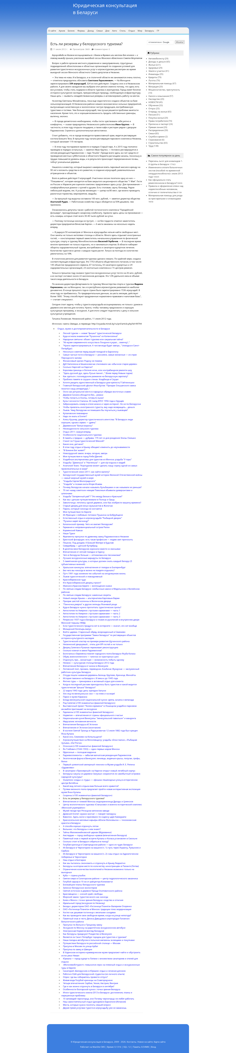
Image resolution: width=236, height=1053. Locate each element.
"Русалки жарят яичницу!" (76, 521)
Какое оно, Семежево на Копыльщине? (82, 736)
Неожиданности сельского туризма (80, 428)
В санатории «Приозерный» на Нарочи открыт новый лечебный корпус (99, 770)
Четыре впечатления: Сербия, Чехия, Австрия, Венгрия (90, 983)
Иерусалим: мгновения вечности (79, 721)
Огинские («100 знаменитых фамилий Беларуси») (88, 746)
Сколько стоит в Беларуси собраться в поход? (86, 841)
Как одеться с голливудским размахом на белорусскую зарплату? (95, 376)
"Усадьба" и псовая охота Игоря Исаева (82, 484)
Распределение (156, 130)
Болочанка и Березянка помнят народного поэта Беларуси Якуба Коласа (99, 653)
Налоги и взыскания (158, 96)
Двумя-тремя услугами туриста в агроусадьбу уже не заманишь (94, 1007)
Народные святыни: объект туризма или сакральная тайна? (93, 339)
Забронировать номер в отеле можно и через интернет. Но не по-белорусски (102, 404)
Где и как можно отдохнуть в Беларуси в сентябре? (88, 986)
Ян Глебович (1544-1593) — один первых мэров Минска (91, 749)
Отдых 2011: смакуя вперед (77, 431)
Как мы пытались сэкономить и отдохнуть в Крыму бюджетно (94, 863)
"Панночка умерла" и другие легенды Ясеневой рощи (90, 604)
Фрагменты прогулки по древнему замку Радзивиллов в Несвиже (96, 536)
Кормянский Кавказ (73, 530)
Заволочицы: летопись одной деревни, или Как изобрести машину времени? (102, 502)
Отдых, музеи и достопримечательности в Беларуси (83, 328)
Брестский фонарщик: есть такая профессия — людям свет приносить (98, 539)
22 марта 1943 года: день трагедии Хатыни (84, 690)
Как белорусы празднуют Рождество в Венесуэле (87, 934)
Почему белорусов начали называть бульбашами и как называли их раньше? (102, 487)
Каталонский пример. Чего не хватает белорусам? (88, 524)
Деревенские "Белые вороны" (78, 425)
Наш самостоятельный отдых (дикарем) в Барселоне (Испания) (94, 1001)
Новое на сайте (145, 1041)
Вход (153, 1046)
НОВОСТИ (153, 102)
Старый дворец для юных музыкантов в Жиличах (88, 505)
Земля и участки (156, 71)
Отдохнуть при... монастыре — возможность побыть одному (93, 659)
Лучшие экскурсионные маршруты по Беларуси (87, 558)
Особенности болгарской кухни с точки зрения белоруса (91, 989)
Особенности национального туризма (82, 434)
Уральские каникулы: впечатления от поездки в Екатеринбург (94, 567)
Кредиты (152, 77)
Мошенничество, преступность (164, 89)
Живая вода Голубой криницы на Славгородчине (88, 980)
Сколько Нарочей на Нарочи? (78, 367)
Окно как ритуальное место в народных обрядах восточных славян (97, 391)
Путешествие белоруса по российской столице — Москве (91, 943)
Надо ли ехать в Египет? (75, 416)
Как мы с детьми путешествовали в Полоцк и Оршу (89, 499)
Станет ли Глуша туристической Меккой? (83, 441)
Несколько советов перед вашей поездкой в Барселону (90, 351)
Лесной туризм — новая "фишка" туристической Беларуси (92, 333)
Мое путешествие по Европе (77, 511)
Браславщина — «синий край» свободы (83, 894)
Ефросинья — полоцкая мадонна (79, 752)
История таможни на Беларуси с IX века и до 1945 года (90, 678)
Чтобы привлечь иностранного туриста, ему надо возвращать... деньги (99, 407)
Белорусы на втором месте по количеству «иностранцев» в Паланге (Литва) (101, 866)
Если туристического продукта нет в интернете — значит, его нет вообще (100, 625)
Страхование (154, 139)
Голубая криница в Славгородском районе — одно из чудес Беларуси (98, 844)
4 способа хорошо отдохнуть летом (80, 826)
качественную (72, 107)
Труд (150, 145)
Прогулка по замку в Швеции (77, 949)
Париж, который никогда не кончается (82, 508)
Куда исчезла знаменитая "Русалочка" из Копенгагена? (90, 336)
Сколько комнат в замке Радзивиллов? (82, 650)
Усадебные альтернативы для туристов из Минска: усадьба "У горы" (97, 459)
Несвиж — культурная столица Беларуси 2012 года (88, 662)
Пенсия (152, 114)
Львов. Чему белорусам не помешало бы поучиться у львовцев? (95, 410)
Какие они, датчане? (73, 444)
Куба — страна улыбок (74, 875)
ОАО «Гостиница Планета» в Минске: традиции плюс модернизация (97, 909)
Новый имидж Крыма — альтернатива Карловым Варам (91, 598)
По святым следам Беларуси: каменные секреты (87, 595)
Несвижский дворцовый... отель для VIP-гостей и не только (93, 644)
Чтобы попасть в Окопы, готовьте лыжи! (83, 397)
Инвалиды (153, 74)
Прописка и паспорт (158, 124)
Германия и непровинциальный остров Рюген (86, 527)
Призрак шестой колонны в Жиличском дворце (87, 601)
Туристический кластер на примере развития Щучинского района (96, 641)
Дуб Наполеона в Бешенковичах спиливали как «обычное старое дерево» (100, 364)
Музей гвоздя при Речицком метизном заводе (86, 810)
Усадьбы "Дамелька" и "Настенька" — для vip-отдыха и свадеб (94, 462)
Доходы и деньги (157, 61)
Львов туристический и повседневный (82, 576)
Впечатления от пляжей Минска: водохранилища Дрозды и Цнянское (98, 801)
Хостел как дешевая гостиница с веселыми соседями (89, 912)
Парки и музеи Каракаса (75, 696)
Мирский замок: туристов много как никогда (85, 897)
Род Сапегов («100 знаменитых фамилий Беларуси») (89, 702)
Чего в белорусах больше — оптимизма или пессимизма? (92, 555)
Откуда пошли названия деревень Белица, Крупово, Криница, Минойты (99, 675)
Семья (151, 133)
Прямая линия (155, 127)
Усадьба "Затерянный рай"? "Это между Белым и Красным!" (93, 496)
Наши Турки (69, 533)
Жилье (151, 64)
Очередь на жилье (157, 111)
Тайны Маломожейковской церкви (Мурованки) (87, 832)
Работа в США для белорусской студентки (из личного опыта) (93, 974)
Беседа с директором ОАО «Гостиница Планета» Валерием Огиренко (97, 906)
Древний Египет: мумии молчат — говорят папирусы (89, 813)
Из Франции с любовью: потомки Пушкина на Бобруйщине (93, 514)
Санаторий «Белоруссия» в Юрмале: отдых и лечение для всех (94, 970)
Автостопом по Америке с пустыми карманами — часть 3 (91, 616)
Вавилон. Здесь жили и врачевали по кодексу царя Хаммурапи (94, 816)
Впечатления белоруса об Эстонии (80, 724)
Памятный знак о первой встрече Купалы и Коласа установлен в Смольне (100, 838)
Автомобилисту (156, 58)
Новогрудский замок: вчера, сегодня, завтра (85, 453)
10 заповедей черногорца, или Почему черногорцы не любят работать (98, 998)
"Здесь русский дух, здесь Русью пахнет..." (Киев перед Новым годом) (97, 373)
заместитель (129, 221)
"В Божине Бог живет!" (74, 450)
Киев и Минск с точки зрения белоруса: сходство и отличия (93, 900)
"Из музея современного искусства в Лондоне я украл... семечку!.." (96, 342)
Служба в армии (156, 136)
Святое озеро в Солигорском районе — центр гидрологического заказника (100, 878)
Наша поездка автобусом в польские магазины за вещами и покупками (99, 940)
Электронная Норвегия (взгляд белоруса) (83, 930)
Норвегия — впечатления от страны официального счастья (93, 715)
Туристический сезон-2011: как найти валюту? (86, 471)
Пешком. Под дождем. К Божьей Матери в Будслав (88, 542)
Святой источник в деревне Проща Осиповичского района (92, 890)
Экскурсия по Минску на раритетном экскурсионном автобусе (94, 927)
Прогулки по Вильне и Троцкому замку (82, 924)
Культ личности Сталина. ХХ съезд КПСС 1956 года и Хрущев (93, 401)
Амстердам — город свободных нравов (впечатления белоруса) (95, 835)
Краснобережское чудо (74, 579)
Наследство (154, 99)
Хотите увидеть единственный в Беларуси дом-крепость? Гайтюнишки (98, 382)
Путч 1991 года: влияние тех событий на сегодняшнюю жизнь (94, 573)
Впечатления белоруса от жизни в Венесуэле (85, 666)
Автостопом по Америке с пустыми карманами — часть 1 (91, 610)
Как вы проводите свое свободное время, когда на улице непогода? (97, 915)
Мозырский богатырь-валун (77, 629)
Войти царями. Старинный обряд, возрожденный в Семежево (94, 632)
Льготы (152, 80)
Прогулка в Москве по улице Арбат (80, 946)
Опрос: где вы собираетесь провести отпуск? (85, 977)
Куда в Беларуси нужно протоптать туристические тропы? (92, 607)
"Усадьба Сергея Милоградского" (79, 481)
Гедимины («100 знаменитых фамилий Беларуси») (88, 712)
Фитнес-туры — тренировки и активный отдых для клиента (93, 681)
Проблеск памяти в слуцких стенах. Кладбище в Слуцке (90, 379)
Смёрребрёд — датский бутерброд (80, 545)
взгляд (58, 100)
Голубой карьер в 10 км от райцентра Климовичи (88, 881)
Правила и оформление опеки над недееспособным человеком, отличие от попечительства (165, 189)
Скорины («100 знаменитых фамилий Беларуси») (87, 795)
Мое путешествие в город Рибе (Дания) (82, 456)
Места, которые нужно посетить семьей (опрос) (86, 1004)
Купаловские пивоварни (75, 413)
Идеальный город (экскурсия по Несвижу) (84, 903)
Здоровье (153, 67)
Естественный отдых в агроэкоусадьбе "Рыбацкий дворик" (92, 518)
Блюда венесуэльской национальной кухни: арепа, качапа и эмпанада (98, 699)
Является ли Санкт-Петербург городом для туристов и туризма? (94, 937)
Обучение (153, 105)
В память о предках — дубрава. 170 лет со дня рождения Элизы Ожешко (99, 438)
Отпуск (151, 108)
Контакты (131, 1041)
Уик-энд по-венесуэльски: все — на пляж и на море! (89, 693)
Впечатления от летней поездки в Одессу (83, 551)
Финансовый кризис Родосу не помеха (82, 360)
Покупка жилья (156, 117)
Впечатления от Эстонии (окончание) (82, 727)
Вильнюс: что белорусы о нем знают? (82, 829)
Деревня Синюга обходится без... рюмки (83, 394)
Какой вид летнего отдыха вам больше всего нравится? (91, 786)
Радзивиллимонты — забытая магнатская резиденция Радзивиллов (97, 755)
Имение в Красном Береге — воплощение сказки (87, 585)
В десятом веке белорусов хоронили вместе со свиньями (91, 548)
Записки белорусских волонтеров (80, 887)
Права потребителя (158, 121)
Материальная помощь (160, 83)
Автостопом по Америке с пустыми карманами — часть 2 (91, 613)
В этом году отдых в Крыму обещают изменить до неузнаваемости (96, 447)
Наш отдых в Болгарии (74, 860)
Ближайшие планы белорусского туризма (84, 884)
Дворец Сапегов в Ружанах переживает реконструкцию (90, 647)
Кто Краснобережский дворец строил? (82, 582)
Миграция (153, 86)
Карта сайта (159, 1041)
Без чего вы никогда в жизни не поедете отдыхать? (88, 570)
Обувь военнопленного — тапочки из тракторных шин (91, 656)
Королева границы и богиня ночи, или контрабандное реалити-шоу (97, 370)
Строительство (155, 142)
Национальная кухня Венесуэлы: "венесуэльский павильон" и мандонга (99, 718)
